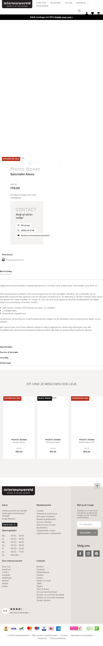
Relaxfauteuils (43, 572)
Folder (68, 2)
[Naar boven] (97, 486)
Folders (5, 572)
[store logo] (17, 4)
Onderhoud (5, 362)
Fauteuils (41, 569)
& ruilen (46, 524)
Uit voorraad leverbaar (47, 591)
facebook (80, 553)
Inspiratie (81, 2)
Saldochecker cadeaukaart (49, 533)
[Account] (86, 13)
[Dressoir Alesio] (18, 434)
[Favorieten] (92, 13)
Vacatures (55, 2)
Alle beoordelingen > (20, 612)
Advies (5, 583)
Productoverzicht (15, 260)
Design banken (44, 600)
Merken (5, 580)
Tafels (39, 583)
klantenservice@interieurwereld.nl (35, 235)
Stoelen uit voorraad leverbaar (50, 597)
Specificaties (6, 346)
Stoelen (40, 575)
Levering (4, 357)
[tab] (51, 271)
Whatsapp (25, 225)
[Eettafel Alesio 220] (86, 434)
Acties (5, 586)
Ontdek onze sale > (63, 17)
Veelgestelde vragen (46, 530)
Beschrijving (6, 271)
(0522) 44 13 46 (27, 230)
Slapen (40, 586)
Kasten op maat (44, 580)
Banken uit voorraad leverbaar (50, 594)
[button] (29, 164)
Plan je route (8, 524)
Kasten (40, 577)
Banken (40, 566)
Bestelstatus (42, 527)
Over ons (41, 2)
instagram (88, 553)
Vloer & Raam (43, 589)
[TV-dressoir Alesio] (52, 434)
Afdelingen (42, 6)
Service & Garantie (9, 352)
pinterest (96, 553)
